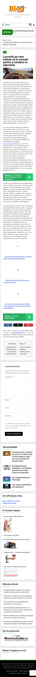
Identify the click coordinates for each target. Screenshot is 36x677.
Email (7, 408)
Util (5, 52)
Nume (7, 400)
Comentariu (9, 377)
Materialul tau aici (14, 673)
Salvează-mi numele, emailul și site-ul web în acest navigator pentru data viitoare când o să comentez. (18, 426)
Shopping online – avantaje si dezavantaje (17, 552)
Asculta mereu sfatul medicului (13, 516)
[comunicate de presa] (16, 641)
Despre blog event (24, 671)
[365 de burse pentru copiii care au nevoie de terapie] (18, 274)
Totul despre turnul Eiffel (11, 535)
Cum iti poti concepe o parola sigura (15, 566)
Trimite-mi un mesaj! (9, 503)
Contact (24, 673)
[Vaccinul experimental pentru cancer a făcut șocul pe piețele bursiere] (17, 250)
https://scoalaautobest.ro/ (12, 144)
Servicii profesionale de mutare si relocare (17, 539)
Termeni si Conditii (12, 671)
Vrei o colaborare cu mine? (11, 501)
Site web (7, 416)
